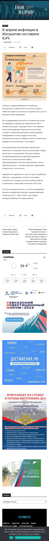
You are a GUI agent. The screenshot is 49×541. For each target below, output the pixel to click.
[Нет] (46, 534)
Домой (4, 22)
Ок (11, 537)
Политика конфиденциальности (28, 537)
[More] (32, 47)
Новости (5, 26)
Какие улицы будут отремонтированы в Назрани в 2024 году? (10, 231)
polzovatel (8, 42)
